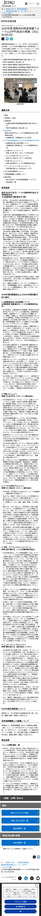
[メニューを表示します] (37, 3)
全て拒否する (20, 906)
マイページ (30, 3)
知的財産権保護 (21, 9)
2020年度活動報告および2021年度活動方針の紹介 (22, 140)
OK (20, 911)
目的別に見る (10, 9)
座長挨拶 (8, 130)
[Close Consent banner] (37, 885)
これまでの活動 (6, 13)
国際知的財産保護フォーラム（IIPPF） (17, 11)
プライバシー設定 (20, 902)
